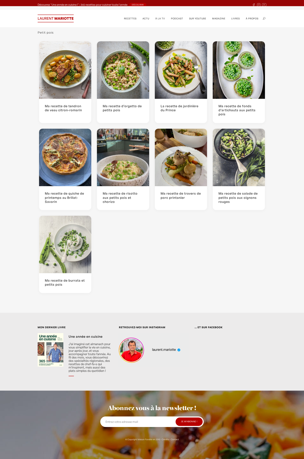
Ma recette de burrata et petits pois (65, 282)
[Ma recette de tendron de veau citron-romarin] (65, 70)
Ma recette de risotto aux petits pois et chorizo (120, 197)
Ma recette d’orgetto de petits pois (122, 108)
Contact (175, 439)
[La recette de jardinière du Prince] (181, 70)
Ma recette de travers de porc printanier (181, 195)
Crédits (165, 439)
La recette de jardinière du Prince (179, 108)
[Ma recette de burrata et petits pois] (65, 244)
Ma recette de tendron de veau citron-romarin (63, 108)
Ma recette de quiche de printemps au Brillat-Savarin (64, 197)
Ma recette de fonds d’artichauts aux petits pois (237, 110)
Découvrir (138, 5)
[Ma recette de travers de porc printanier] (181, 157)
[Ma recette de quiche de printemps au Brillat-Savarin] (65, 157)
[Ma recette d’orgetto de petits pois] (123, 70)
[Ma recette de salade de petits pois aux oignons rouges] (239, 157)
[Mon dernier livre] (50, 357)
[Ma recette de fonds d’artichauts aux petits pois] (239, 70)
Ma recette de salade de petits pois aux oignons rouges (238, 197)
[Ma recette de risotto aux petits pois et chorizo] (123, 157)
